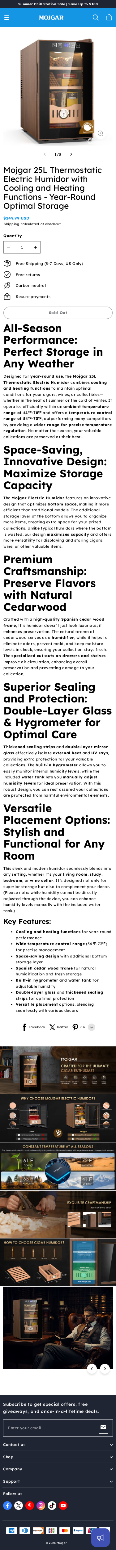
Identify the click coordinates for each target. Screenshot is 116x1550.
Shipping (11, 224)
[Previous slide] (92, 1369)
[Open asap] (100, 1537)
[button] (7, 17)
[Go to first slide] (105, 1369)
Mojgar (62, 1542)
